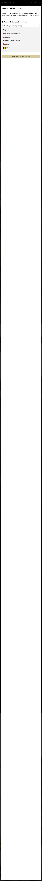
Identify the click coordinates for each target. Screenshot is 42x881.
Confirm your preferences (21, 56)
